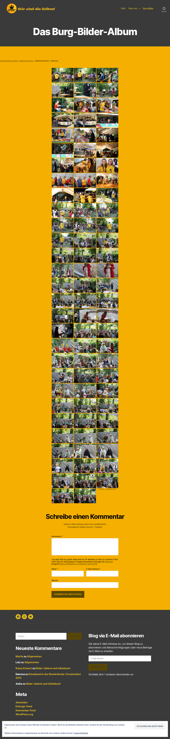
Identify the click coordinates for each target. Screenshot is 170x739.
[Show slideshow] (107, 489)
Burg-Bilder (148, 8)
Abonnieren (97, 667)
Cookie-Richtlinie (80, 733)
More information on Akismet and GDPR (78, 564)
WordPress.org (24, 714)
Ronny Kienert (24, 668)
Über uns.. (133, 8)
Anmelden (22, 702)
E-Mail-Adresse (93, 569)
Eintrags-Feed (24, 706)
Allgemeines (34, 656)
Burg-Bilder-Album (8, 61)
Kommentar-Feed (26, 710)
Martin (19, 656)
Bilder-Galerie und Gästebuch (53, 668)
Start (123, 8)
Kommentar (56, 536)
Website (54, 580)
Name (54, 569)
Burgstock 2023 (26, 61)
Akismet (109, 561)
